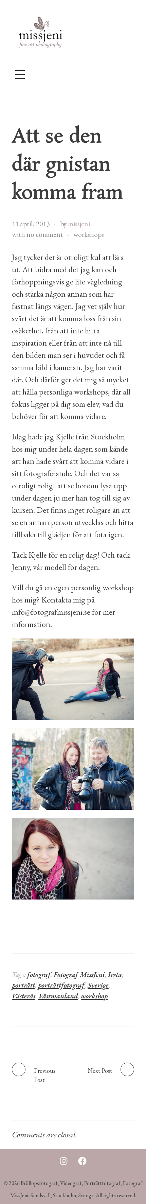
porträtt (23, 985)
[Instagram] (63, 1160)
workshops (88, 234)
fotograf (39, 974)
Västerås (23, 995)
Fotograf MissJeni (79, 974)
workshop (94, 995)
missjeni (79, 223)
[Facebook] (82, 1160)
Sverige (98, 985)
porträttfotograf (61, 985)
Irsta (115, 974)
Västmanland (58, 995)
